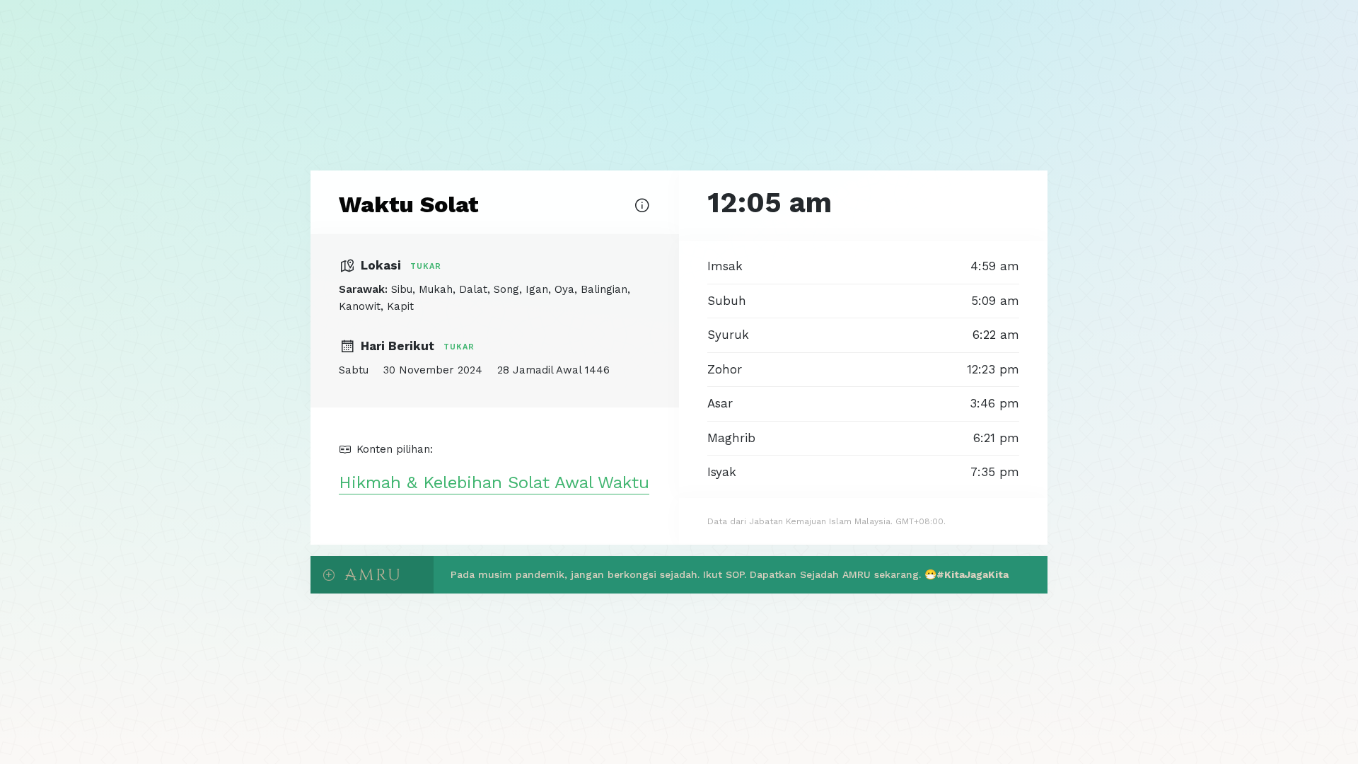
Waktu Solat (409, 204)
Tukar (425, 266)
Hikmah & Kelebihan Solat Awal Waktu (494, 482)
